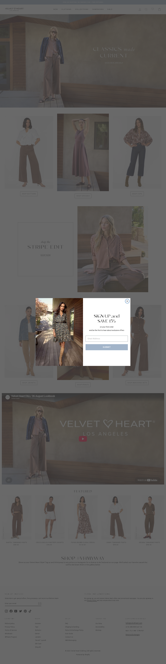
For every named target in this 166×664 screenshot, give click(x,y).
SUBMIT (107, 347)
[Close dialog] (127, 301)
